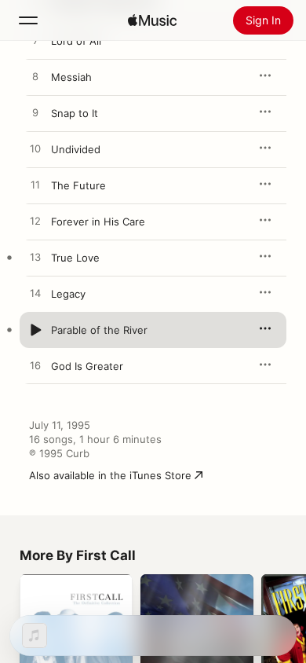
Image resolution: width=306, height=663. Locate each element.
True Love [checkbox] (75, 257)
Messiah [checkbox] (71, 77)
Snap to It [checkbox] (74, 113)
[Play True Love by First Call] (35, 258)
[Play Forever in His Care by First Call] (35, 221)
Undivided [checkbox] (75, 149)
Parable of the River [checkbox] (99, 330)
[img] (152, 20)
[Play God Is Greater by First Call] (35, 366)
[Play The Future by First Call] (35, 185)
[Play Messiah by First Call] (35, 77)
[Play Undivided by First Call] (35, 149)
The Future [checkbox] (78, 185)
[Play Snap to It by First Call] (35, 113)
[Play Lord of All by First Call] (35, 41)
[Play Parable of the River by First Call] (35, 330)
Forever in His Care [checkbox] (98, 221)
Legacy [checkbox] (68, 294)
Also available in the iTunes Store (110, 475)
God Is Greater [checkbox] (87, 366)
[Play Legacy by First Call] (35, 294)
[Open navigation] (28, 20)
